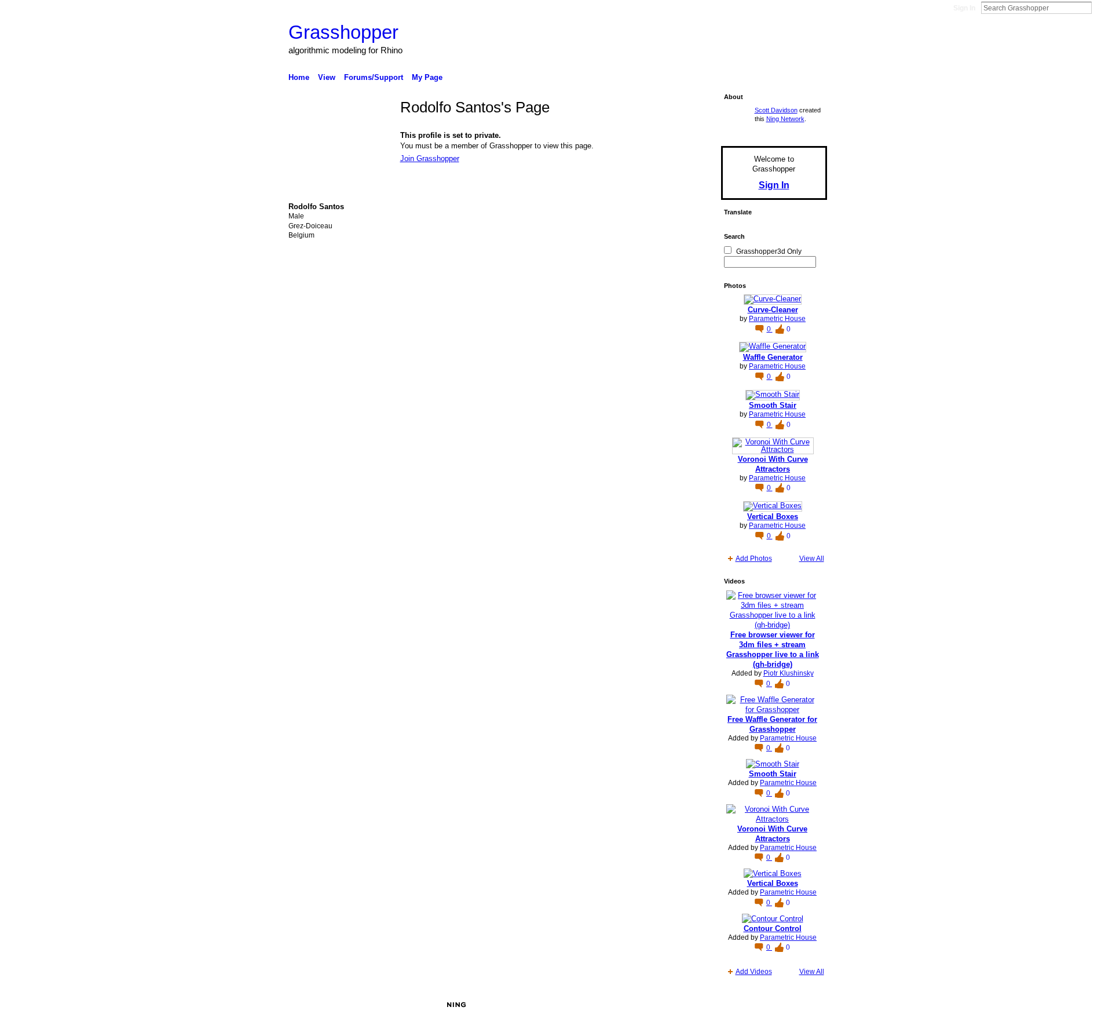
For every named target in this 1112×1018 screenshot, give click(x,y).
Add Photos (754, 558)
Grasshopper (343, 32)
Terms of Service (801, 1005)
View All (811, 558)
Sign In (964, 8)
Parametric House (777, 319)
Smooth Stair (772, 405)
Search (1101, 7)
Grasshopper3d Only (769, 251)
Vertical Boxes (772, 516)
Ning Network (785, 118)
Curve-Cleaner (773, 309)
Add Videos (754, 972)
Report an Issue (741, 1005)
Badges (695, 1005)
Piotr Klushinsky (788, 673)
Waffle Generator (773, 357)
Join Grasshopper (429, 158)
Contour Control (773, 928)
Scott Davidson (776, 110)
